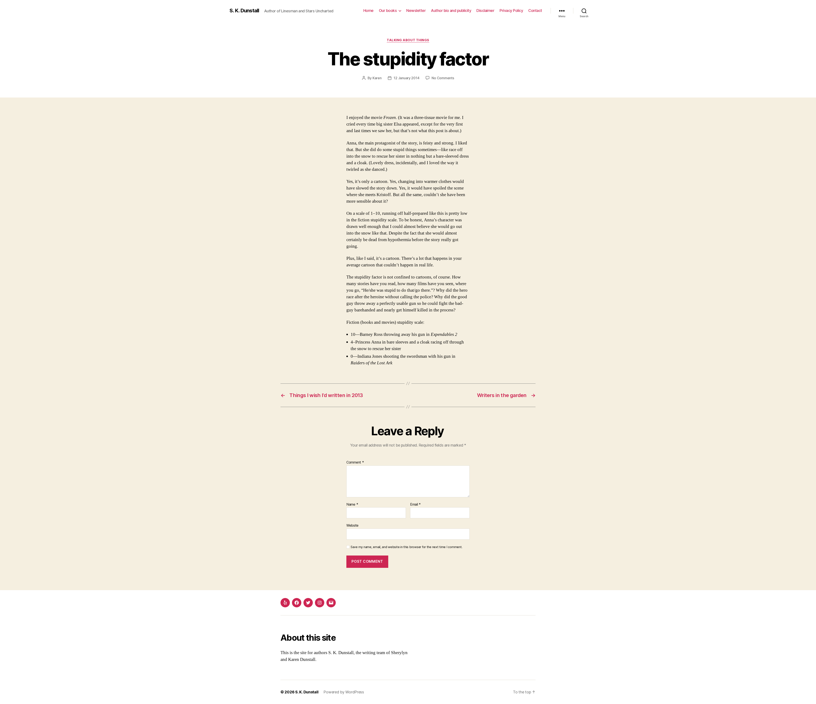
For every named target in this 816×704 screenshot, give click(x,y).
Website (352, 525)
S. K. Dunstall (244, 10)
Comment (355, 462)
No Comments (443, 78)
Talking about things (408, 40)
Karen (377, 78)
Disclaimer (485, 10)
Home (368, 10)
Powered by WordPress (343, 692)
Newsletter (416, 10)
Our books (388, 10)
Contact (535, 10)
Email (415, 504)
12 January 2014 (406, 78)
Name (352, 504)
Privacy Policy (511, 10)
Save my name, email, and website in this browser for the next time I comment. (406, 547)
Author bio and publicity (451, 10)
